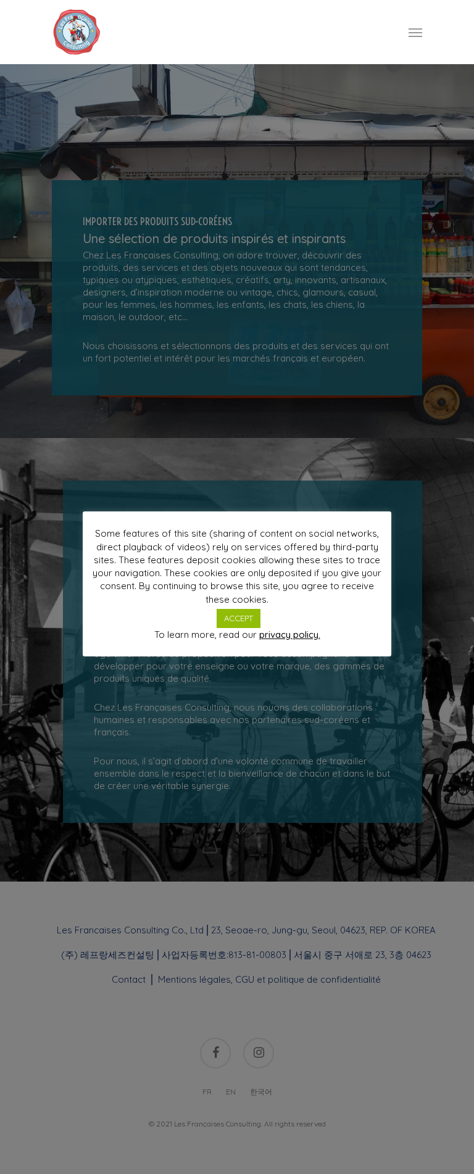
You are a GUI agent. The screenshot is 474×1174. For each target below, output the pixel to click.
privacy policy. (289, 634)
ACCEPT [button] (238, 618)
